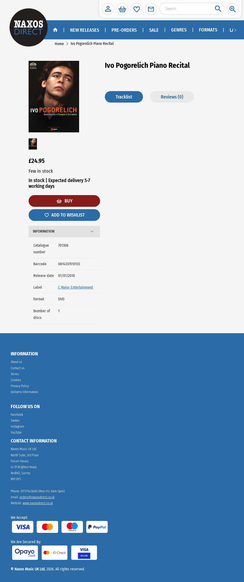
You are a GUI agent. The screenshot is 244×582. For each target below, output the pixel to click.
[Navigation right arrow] (235, 29)
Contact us (18, 368)
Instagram (17, 427)
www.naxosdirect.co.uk (38, 503)
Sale (154, 30)
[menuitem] (179, 30)
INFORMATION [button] (44, 231)
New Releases (84, 30)
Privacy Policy (20, 386)
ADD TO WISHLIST (68, 215)
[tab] (64, 231)
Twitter (15, 421)
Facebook (17, 415)
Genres (179, 30)
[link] (59, 44)
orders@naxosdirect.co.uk (37, 497)
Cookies (16, 380)
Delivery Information (24, 392)
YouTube (16, 433)
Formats (208, 30)
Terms (15, 374)
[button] (108, 9)
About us (16, 362)
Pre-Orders (124, 30)
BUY (68, 201)
